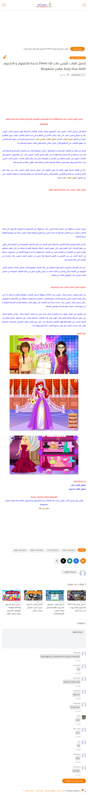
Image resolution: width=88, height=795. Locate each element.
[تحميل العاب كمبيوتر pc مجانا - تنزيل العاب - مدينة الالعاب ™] (44, 5)
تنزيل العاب (68, 139)
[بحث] (3, 5)
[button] (76, 561)
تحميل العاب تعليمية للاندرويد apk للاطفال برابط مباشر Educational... (55, 609)
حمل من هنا (44, 508)
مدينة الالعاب (75, 75)
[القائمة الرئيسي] (84, 5)
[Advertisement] (44, 29)
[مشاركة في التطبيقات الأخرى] (57, 561)
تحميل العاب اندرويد (77, 58)
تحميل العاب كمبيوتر (36, 550)
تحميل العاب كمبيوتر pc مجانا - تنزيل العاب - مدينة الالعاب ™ (43, 791)
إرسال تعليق (77, 632)
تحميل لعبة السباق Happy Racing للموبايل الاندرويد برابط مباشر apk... (13, 609)
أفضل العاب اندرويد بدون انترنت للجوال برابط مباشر (34, 607)
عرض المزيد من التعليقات (74, 781)
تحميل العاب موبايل (20, 550)
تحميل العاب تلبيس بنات (46, 139)
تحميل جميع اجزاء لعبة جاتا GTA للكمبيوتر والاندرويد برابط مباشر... (45, 49)
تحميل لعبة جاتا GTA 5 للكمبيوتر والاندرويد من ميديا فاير (77, 607)
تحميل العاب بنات (69, 178)
